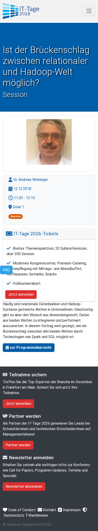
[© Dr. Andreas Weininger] (49, 142)
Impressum (71, 510)
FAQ (6, 270)
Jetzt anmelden (21, 294)
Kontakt (49, 510)
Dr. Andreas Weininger (30, 179)
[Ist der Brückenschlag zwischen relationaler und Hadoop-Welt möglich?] (21, 11)
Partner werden (18, 445)
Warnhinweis (37, 515)
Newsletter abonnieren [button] (24, 486)
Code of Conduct (21, 510)
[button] (28, 347)
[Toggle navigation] (89, 10)
